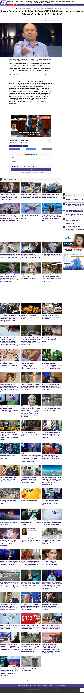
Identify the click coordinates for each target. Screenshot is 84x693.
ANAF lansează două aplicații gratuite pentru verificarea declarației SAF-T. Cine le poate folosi (51, 502)
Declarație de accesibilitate (59, 685)
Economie (36, 1)
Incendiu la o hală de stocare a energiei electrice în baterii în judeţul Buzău (9, 522)
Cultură (74, 1)
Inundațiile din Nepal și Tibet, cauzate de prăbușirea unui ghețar (8, 501)
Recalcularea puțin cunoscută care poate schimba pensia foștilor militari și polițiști (50, 196)
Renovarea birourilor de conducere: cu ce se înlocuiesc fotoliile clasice (30, 434)
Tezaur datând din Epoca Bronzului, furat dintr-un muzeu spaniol (30, 317)
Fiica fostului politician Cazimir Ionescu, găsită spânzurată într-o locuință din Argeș (30, 627)
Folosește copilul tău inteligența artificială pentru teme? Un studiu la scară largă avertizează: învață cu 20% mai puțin (31, 563)
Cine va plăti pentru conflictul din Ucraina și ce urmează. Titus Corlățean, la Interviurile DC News (10, 563)
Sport (32, 2)
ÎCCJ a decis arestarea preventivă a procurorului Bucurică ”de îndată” (52, 339)
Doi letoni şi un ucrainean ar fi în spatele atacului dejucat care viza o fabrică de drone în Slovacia (51, 522)
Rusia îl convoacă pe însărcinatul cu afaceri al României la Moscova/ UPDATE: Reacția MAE (34, 4)
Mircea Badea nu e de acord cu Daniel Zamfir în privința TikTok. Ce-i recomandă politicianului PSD (51, 217)
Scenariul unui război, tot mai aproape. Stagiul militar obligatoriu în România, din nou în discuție (51, 607)
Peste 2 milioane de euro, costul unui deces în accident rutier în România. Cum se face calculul (51, 627)
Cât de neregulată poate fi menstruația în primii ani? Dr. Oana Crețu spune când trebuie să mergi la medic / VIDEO (31, 480)
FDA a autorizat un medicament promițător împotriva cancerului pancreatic (51, 541)
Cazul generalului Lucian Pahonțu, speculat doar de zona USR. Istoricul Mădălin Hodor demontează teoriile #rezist (9, 197)
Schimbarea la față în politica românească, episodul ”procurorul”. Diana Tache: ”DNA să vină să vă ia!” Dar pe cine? (9, 409)
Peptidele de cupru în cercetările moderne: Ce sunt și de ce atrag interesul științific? (9, 627)
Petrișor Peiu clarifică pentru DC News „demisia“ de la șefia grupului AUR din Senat (74, 199)
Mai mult (49, 2)
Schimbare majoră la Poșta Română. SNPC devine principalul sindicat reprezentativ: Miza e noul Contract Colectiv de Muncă (29, 365)
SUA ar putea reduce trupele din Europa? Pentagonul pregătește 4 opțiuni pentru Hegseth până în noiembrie (51, 435)
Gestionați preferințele (42, 685)
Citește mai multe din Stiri (31, 680)
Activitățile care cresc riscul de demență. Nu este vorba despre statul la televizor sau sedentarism (9, 542)
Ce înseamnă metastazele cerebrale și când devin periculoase (7, 456)
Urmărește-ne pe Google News (53, 20)
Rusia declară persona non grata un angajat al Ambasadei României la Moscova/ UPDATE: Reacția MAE (51, 387)
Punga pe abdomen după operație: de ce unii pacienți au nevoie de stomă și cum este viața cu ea (10, 363)
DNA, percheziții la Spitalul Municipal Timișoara (29, 669)
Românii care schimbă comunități (57, 1)
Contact (50, 685)
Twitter (32, 149)
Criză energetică (28, 1)
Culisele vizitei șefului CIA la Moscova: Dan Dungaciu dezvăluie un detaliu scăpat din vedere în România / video (9, 607)
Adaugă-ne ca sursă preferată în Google (35, 20)
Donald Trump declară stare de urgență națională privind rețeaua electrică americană (9, 479)
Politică (16, 1)
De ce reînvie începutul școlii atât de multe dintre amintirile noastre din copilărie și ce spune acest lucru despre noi (31, 387)
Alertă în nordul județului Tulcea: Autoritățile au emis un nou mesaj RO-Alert (31, 522)
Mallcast (43, 2)
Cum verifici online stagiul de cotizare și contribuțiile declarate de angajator (51, 317)
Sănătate (68, 1)
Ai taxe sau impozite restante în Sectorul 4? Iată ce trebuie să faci (51, 254)
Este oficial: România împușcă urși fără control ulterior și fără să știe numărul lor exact (51, 408)
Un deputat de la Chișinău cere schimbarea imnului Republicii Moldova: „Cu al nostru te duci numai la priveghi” (30, 607)
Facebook (15, 149)
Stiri (21, 8)
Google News (24, 142)
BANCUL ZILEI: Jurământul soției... (29, 501)
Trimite (31, 169)
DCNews (3, 3)
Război (21, 1)
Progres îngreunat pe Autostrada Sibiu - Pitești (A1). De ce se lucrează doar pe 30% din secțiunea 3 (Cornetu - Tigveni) (9, 584)
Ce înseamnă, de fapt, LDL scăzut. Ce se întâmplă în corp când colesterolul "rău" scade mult (10, 255)
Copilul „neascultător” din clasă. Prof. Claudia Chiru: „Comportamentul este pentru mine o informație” (30, 277)
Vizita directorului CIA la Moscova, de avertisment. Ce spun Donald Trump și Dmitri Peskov (50, 457)
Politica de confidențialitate (22, 685)
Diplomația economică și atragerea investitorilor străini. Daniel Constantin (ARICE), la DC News (30, 256)
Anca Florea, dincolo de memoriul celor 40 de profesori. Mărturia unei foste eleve (51, 562)
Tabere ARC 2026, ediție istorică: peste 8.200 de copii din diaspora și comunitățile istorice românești (31, 196)
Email (48, 149)
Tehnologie (37, 2)
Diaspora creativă (44, 1)
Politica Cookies (33, 685)
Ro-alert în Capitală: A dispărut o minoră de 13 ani (30, 541)
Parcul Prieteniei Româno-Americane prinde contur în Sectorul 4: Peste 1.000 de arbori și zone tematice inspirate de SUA (10, 217)
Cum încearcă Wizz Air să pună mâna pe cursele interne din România (30, 216)
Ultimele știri (10, 1)
